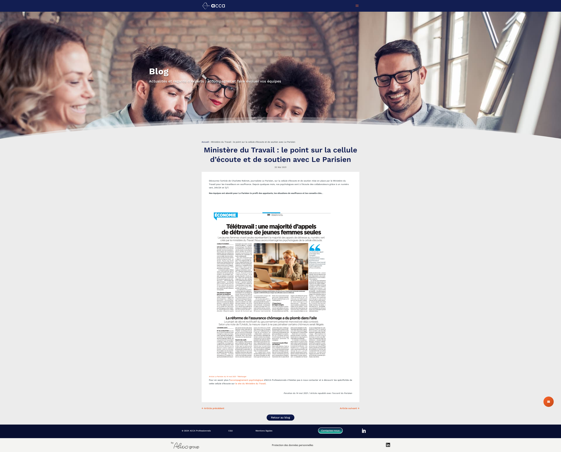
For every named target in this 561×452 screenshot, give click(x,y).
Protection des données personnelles (292, 445)
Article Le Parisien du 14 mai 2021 (222, 377)
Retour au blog (280, 417)
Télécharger (241, 377)
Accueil (205, 142)
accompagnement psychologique (246, 380)
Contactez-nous (330, 430)
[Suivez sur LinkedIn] (363, 431)
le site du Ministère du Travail (250, 383)
